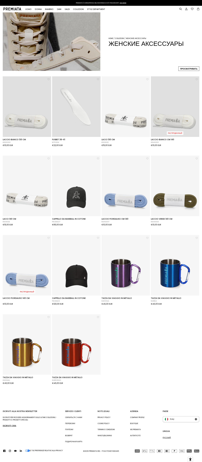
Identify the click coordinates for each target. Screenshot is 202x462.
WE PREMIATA (135, 429)
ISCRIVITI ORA (9, 425)
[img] (4, 451)
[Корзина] (198, 9)
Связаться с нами (73, 417)
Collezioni (119, 38)
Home (111, 38)
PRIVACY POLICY (104, 417)
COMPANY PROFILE (137, 417)
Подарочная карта (73, 441)
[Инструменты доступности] (190, 459)
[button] (48, 79)
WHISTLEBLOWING (105, 435)
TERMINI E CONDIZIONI (106, 429)
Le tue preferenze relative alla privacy (46, 450)
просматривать (188, 69)
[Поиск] (180, 9)
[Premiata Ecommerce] (12, 9)
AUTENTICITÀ (135, 435)
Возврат (68, 435)
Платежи (69, 429)
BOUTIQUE (134, 423)
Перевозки (70, 423)
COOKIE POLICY (104, 423)
